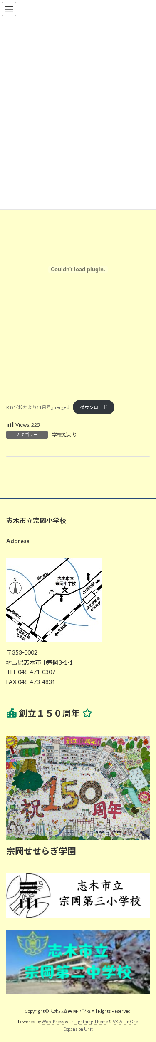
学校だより (64, 435)
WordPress (53, 1021)
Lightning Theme (91, 1021)
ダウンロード (93, 407)
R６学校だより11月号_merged (37, 407)
